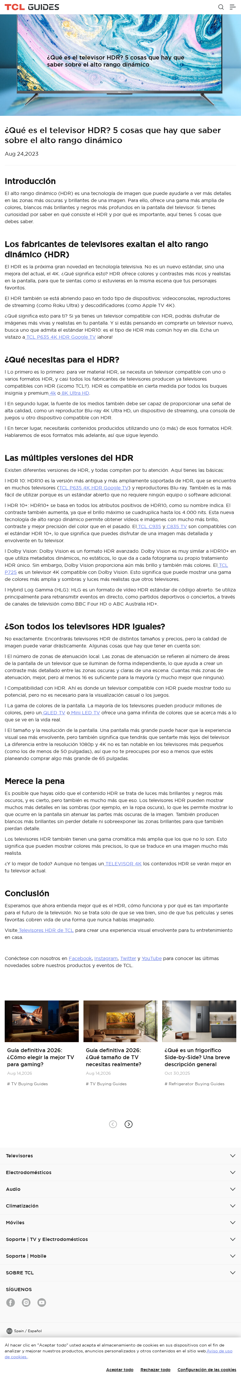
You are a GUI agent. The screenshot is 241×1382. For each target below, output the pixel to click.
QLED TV (53, 712)
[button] (128, 1124)
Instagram (106, 958)
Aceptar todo (119, 1369)
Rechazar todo (155, 1369)
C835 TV (176, 526)
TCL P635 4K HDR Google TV (60, 337)
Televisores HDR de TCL (45, 930)
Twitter (128, 958)
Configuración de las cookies (207, 1369)
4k (52, 393)
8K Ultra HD (74, 393)
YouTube (152, 958)
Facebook (80, 958)
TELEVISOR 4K (123, 863)
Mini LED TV (85, 712)
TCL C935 (149, 526)
